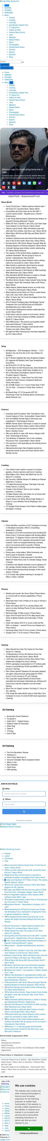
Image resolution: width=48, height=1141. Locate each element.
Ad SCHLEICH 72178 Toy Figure (18, 365)
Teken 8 (10, 729)
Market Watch (14, 107)
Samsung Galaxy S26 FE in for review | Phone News (26, 630)
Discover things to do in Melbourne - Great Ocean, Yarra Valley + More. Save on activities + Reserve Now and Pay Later (23, 1069)
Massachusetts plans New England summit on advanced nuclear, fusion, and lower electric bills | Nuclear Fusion (25, 450)
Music (11, 110)
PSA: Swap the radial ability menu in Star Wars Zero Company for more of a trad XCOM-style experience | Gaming (26, 695)
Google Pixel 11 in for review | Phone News (23, 633)
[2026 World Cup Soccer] (10, 849)
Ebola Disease (7, 1045)
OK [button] (29, 1129)
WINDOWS (8, 80)
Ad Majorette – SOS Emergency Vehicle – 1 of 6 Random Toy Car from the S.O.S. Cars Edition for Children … (24, 353)
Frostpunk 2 (11, 719)
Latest (6, 856)
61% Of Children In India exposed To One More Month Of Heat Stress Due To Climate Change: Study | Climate (26, 559)
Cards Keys (11, 767)
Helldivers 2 (11, 755)
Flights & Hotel (15, 98)
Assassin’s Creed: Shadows (17, 716)
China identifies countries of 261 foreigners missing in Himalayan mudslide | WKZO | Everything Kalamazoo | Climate (26, 527)
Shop (11, 125)
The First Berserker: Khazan (17, 752)
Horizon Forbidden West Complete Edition (23, 760)
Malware (12, 105)
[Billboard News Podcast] (10, 827)
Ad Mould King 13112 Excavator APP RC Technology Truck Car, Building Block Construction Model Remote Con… (25, 394)
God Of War (11, 733)
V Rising (10, 731)
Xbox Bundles (12, 765)
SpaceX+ (12, 122)
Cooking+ (12, 90)
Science (12, 117)
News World (6, 202)
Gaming (4, 645)
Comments (8, 858)
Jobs (11, 102)
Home (6, 72)
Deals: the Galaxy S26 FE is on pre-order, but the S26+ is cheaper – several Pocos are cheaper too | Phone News (26, 625)
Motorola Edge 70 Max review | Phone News (23, 613)
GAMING (7, 75)
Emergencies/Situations (11, 1043)
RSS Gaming (9, 1121)
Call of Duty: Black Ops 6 (16, 757)
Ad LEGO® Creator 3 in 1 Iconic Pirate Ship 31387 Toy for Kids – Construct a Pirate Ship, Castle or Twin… (25, 387)
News (4, 1040)
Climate (12, 85)
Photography (14, 112)
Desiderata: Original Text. (18, 93)
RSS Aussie (9, 1118)
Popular (7, 854)
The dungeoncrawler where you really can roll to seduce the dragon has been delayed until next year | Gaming (25, 919)
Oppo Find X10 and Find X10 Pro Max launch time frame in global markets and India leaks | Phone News (25, 618)
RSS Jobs (8, 1123)
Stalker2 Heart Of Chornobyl (18, 724)
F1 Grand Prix (14, 95)
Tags (6, 861)
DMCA (6, 1111)
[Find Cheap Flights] (8, 824)
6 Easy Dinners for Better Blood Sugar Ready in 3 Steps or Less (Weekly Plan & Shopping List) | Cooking (25, 501)
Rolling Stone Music (17, 115)
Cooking (12, 88)
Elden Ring (11, 726)
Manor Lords (12, 762)
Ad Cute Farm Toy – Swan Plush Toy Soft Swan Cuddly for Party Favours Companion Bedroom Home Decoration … (24, 380)
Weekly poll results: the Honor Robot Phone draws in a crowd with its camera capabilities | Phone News (25, 595)
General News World (17, 100)
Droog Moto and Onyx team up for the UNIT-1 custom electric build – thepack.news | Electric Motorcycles (24, 213)
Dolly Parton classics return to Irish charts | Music (25, 314)
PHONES (7, 77)
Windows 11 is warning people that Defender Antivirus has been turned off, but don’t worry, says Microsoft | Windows (24, 1029)
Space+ (12, 120)
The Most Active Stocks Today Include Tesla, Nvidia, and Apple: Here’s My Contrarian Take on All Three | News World (26, 282)
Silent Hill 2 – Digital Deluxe (18, 721)
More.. (6, 82)
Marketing (5, 1084)
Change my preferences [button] (29, 1133)
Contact (7, 1116)
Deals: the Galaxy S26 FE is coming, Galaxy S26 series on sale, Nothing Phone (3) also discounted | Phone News (26, 608)
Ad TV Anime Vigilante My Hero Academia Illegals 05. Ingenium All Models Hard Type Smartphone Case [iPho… (25, 360)
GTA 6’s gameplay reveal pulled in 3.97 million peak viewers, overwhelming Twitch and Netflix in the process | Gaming (26, 666)
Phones (4, 589)
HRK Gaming (12, 770)
